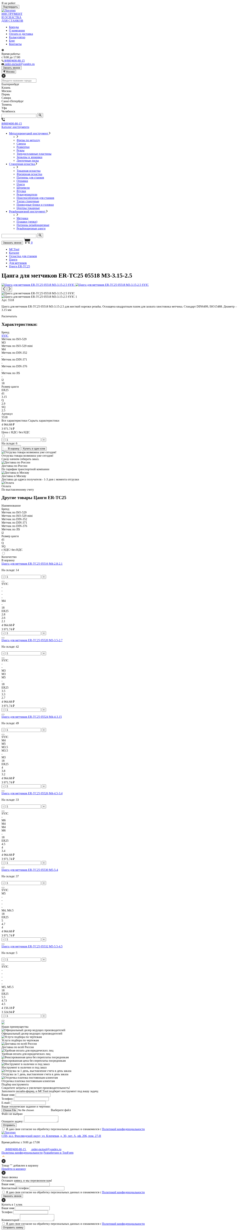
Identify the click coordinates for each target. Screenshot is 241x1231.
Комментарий (10, 1220)
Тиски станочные (28, 201)
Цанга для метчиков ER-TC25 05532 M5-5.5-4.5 (32, 946)
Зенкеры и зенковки (29, 157)
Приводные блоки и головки (35, 204)
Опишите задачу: (12, 1121)
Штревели (23, 187)
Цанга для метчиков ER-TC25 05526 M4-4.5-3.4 (32, 793)
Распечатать (9, 316)
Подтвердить (10, 6)
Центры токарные (28, 208)
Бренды (14, 27)
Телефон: (7, 1098)
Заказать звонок (12, 242)
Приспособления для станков (35, 197)
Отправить (9, 1125)
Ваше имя (8, 1184)
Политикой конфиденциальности (123, 1129)
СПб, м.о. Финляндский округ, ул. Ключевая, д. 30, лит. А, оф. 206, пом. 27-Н (51, 1135)
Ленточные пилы (28, 160)
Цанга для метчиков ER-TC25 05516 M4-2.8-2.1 (32, 563)
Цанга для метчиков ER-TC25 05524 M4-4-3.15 (32, 716)
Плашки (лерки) (27, 221)
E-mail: (6, 1102)
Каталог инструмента (15, 127)
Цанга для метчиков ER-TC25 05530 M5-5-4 (30, 869)
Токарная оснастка (28, 170)
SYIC (5, 335)
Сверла (21, 143)
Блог (12, 40)
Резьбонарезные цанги (31, 228)
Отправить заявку (13, 1227)
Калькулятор (17, 37)
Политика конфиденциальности (22, 1152)
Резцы (20, 150)
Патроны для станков (30, 177)
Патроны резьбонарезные (33, 225)
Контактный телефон (15, 1188)
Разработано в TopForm (58, 1152)
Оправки (22, 181)
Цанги (21, 184)
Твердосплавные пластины (34, 153)
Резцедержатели (27, 194)
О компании (17, 30)
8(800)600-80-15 (12, 123)
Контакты (15, 44)
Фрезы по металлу (28, 140)
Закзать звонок (11, 67)
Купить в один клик (34, 448)
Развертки (23, 147)
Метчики (22, 218)
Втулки (21, 191)
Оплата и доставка (21, 33)
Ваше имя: (8, 1094)
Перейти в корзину (14, 1168)
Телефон (7, 1212)
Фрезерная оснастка (29, 174)
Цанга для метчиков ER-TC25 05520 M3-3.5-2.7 (32, 640)
